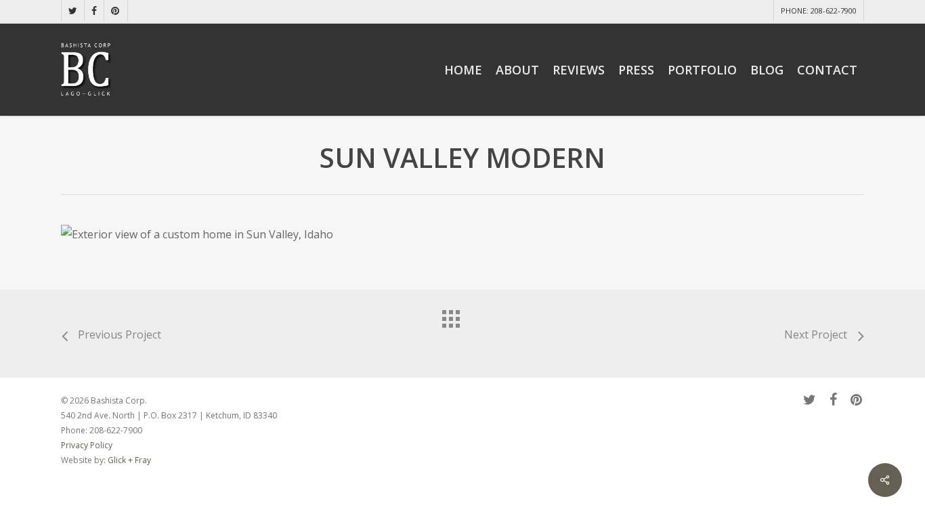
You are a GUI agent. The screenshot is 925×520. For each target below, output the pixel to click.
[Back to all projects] (462, 330)
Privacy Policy (87, 445)
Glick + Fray (129, 460)
